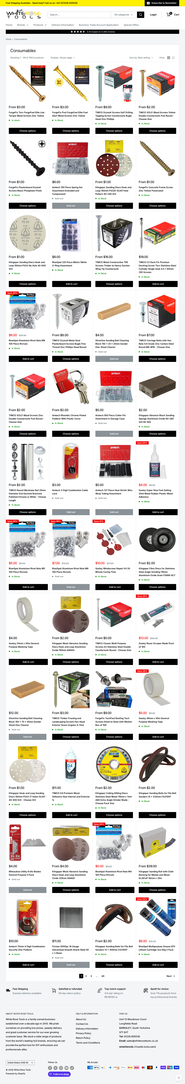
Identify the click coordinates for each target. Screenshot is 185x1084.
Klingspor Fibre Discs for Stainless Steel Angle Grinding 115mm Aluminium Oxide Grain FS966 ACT (157, 572)
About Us (81, 1019)
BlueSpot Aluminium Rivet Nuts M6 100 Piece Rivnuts (27, 342)
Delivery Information (63, 24)
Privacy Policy (83, 1033)
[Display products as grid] (168, 57)
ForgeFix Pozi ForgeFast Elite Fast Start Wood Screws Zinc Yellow (70, 114)
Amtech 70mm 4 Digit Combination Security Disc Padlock (27, 948)
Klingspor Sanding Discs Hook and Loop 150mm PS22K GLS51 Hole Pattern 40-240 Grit (113, 190)
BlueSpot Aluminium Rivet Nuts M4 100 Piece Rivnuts (113, 873)
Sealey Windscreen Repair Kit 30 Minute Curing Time (112, 570)
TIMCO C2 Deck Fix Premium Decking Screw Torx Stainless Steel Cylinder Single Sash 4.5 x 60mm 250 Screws (157, 267)
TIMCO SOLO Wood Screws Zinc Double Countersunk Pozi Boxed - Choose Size (26, 419)
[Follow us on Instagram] (61, 1068)
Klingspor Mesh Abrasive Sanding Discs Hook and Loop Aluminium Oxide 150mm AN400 (70, 647)
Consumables (20, 39)
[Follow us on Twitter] (55, 1068)
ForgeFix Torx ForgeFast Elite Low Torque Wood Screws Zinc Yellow (27, 114)
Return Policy (83, 1037)
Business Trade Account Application (99, 24)
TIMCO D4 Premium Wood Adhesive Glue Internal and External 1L (71, 796)
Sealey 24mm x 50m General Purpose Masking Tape (24, 645)
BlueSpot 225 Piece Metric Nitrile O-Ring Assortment (69, 264)
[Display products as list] (173, 57)
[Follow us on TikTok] (72, 1068)
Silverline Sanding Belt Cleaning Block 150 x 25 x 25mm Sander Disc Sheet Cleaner (112, 344)
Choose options (28, 130)
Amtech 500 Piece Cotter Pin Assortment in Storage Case (110, 417)
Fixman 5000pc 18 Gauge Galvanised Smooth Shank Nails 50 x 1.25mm (70, 950)
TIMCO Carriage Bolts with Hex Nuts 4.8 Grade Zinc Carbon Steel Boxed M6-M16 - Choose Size (156, 344)
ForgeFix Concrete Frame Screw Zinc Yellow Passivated (156, 189)
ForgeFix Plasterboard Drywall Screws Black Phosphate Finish (25, 189)
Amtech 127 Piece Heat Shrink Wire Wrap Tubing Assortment (113, 492)
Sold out (71, 205)
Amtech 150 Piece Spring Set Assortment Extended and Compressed (67, 190)
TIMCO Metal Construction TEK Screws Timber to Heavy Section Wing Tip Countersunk (112, 265)
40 (102, 976)
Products (38, 24)
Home (9, 24)
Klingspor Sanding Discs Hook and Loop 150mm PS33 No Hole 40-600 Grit (27, 265)
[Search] (140, 15)
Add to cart (71, 284)
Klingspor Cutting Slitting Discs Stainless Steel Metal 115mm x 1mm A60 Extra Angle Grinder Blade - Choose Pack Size (113, 798)
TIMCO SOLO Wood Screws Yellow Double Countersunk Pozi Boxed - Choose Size (157, 116)
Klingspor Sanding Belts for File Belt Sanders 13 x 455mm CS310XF (114, 948)
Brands (21, 24)
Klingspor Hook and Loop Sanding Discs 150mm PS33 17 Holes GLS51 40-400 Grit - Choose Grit (27, 796)
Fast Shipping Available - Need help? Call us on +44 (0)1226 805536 (41, 3)
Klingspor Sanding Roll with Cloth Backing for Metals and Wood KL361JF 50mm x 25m (156, 875)
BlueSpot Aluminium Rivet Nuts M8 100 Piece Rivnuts (70, 570)
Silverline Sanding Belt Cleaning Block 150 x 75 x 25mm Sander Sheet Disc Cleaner (25, 721)
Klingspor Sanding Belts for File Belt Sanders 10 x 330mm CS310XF (157, 795)
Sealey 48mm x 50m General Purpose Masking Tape (154, 720)
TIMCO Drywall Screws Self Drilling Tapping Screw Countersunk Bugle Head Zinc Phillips (114, 116)
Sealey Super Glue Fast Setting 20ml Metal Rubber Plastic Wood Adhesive (156, 493)
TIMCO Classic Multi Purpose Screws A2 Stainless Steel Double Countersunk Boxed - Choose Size (113, 647)
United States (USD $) (17, 1062)
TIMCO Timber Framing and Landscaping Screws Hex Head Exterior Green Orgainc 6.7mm (68, 721)
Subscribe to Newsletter (164, 3)
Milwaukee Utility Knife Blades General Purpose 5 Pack (25, 873)
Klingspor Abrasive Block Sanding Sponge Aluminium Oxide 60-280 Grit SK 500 (156, 419)
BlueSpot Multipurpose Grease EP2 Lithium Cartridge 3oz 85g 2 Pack (157, 948)
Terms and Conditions (88, 1042)
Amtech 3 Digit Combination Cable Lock (70, 492)
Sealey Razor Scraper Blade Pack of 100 (156, 645)
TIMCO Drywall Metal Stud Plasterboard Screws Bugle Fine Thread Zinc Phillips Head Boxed (69, 344)
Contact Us (82, 1023)
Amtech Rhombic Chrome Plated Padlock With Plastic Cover (69, 417)
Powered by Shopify (15, 1073)
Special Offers (131, 24)
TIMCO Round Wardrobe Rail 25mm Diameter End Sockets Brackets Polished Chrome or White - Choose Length (27, 495)
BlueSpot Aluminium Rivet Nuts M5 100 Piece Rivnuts (27, 570)
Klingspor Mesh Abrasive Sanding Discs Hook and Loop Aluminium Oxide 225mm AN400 (70, 875)
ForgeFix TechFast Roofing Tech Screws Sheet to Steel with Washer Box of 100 (113, 721)
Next (169, 976)
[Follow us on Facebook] (50, 1068)
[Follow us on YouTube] (66, 1068)
